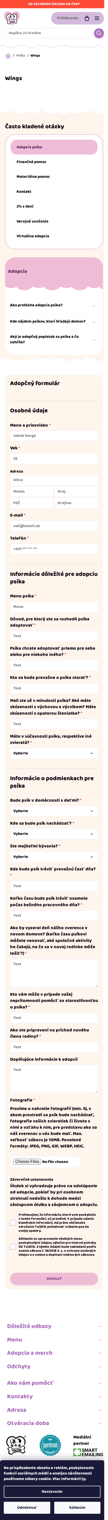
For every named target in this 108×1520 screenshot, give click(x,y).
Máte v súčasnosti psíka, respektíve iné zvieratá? (51, 739)
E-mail (16, 515)
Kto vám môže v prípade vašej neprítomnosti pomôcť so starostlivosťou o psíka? (54, 1001)
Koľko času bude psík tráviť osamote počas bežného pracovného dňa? (49, 901)
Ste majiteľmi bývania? (34, 846)
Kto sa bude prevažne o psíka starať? (49, 678)
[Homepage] (16, 1445)
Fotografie (21, 1100)
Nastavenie (52, 1491)
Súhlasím (77, 1507)
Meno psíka (22, 596)
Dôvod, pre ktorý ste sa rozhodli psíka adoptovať (49, 622)
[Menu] (97, 18)
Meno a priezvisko (29, 425)
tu (83, 1479)
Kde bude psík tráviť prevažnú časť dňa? (53, 869)
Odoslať (54, 1278)
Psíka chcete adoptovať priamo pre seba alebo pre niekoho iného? (52, 651)
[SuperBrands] (50, 1445)
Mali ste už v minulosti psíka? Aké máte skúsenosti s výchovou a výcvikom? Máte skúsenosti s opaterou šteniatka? (53, 707)
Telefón (18, 538)
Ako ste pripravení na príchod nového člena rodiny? (49, 1033)
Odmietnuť (27, 1507)
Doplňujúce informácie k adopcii (44, 1059)
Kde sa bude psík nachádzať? (41, 823)
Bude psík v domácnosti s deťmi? (44, 800)
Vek (14, 448)
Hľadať (99, 33)
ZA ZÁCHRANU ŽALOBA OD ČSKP (54, 4)
